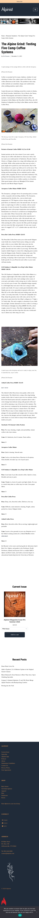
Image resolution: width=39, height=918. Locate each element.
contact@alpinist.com (7, 853)
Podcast (3, 759)
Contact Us (4, 765)
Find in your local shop (10, 803)
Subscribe (19, 1)
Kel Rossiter (6, 56)
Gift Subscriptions (6, 788)
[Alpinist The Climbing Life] (7, 9)
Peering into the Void (7, 685)
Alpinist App (5, 756)
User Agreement (6, 770)
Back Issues (4, 786)
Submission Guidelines (8, 763)
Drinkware (4, 795)
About (3, 761)
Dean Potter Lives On (7, 666)
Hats (2, 793)
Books (3, 797)
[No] (37, 912)
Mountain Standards (11, 36)
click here (4, 536)
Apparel (3, 791)
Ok (20, 915)
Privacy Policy (5, 768)
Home (3, 36)
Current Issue (5, 752)
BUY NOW (4, 388)
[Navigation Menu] (35, 9)
